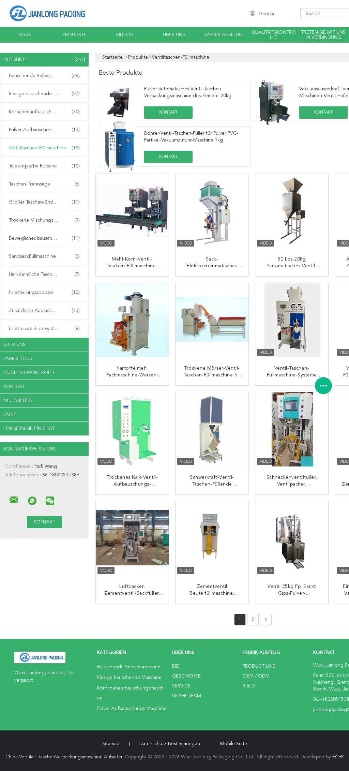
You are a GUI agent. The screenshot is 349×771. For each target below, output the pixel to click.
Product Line (259, 666)
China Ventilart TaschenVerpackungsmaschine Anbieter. (65, 757)
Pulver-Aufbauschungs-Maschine (44, 130)
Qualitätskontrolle (273, 35)
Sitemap (110, 743)
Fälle (9, 414)
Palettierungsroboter (44, 292)
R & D (249, 686)
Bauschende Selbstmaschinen (44, 75)
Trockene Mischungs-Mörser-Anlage (46, 220)
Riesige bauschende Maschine (44, 93)
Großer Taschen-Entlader (44, 202)
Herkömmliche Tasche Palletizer (44, 274)
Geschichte (186, 676)
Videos (124, 34)
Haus (25, 34)
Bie (175, 666)
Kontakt (14, 386)
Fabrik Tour (17, 358)
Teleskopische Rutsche (44, 166)
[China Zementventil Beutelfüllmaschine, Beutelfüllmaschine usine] (213, 538)
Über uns (174, 34)
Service (181, 686)
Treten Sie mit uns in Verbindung (323, 35)
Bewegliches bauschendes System (45, 238)
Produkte (75, 34)
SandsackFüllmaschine (44, 256)
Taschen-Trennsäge (44, 184)
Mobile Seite (233, 743)
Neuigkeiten (18, 400)
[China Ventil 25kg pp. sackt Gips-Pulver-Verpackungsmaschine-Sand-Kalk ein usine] (292, 538)
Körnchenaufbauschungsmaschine (45, 111)
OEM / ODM (256, 676)
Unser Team (186, 696)
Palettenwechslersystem (44, 328)
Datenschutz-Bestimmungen (169, 743)
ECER (338, 757)
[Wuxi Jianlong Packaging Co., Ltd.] (14, 500)
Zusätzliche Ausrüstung (44, 310)
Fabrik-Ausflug (224, 34)
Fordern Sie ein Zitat (29, 428)
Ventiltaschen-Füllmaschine (44, 148)
